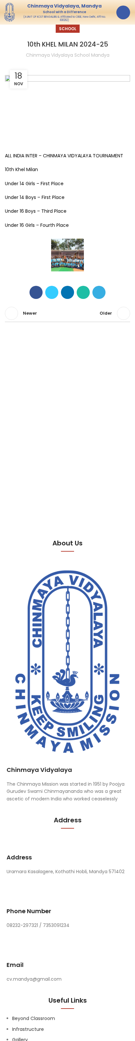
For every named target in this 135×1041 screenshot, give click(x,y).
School (67, 28)
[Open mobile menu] (123, 12)
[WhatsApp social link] (83, 292)
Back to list (67, 313)
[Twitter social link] (51, 292)
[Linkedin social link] (67, 292)
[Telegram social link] (99, 292)
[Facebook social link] (36, 292)
